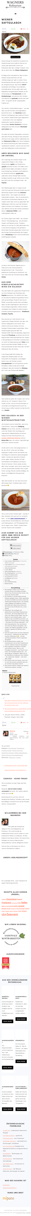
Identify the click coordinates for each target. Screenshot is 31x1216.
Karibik (6, 906)
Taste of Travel (7, 1169)
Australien (4, 899)
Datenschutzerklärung (10, 1188)
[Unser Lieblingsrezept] (13, 878)
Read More (7, 1021)
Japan (3, 906)
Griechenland (14, 903)
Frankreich (6, 902)
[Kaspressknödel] (8, 1038)
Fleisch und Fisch (17, 750)
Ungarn (18, 757)
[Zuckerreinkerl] (8, 1085)
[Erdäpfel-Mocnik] (8, 994)
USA (4, 914)
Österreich (12, 757)
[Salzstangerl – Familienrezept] (21, 1085)
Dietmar (12, 731)
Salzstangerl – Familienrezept (21, 1087)
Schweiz (27, 908)
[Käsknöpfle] (21, 1038)
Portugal (21, 908)
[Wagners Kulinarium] (15, 9)
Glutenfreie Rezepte (8, 753)
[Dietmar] (6, 737)
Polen (17, 908)
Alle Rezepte (12, 748)
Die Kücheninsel (8, 1138)
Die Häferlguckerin (9, 1135)
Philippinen (13, 908)
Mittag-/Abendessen (21, 753)
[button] (6, 29)
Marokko (4, 908)
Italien (24, 902)
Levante (21, 906)
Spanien (11, 911)
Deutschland (11, 899)
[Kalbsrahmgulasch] (21, 994)
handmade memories (9, 1141)
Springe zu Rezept (16, 56)
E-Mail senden (16, 548)
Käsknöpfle (19, 1040)
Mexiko (9, 908)
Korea (10, 906)
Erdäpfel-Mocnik (6, 997)
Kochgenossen (7, 1158)
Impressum (6, 1185)
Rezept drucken (16, 545)
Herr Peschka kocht (9, 1146)
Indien (19, 903)
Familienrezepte (7, 750)
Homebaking (7, 1153)
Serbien (3, 911)
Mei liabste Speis (8, 1164)
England (19, 899)
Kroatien (15, 906)
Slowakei (7, 911)
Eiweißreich (20, 748)
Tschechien (15, 911)
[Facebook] (27, 733)
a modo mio (6, 1130)
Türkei (19, 911)
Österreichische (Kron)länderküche (12, 755)
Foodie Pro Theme (23, 1212)
